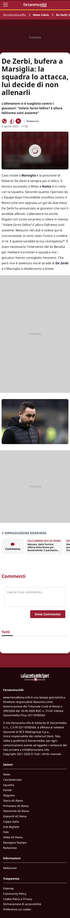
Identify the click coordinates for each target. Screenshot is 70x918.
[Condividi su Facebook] (11, 121)
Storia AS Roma (13, 800)
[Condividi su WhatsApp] (4, 121)
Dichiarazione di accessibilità (22, 904)
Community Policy (14, 893)
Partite (7, 790)
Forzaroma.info (14, 15)
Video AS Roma (13, 837)
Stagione (9, 795)
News (6, 774)
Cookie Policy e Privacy (17, 899)
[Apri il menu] (5, 4)
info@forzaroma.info (35, 749)
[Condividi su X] (18, 121)
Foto (6, 832)
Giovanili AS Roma (15, 816)
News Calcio (41, 15)
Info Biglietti (11, 827)
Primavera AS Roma (16, 806)
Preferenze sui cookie (17, 909)
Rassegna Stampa (14, 842)
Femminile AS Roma (16, 811)
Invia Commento (48, 614)
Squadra (8, 785)
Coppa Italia (11, 821)
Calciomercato (12, 779)
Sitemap (8, 888)
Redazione (10, 848)
